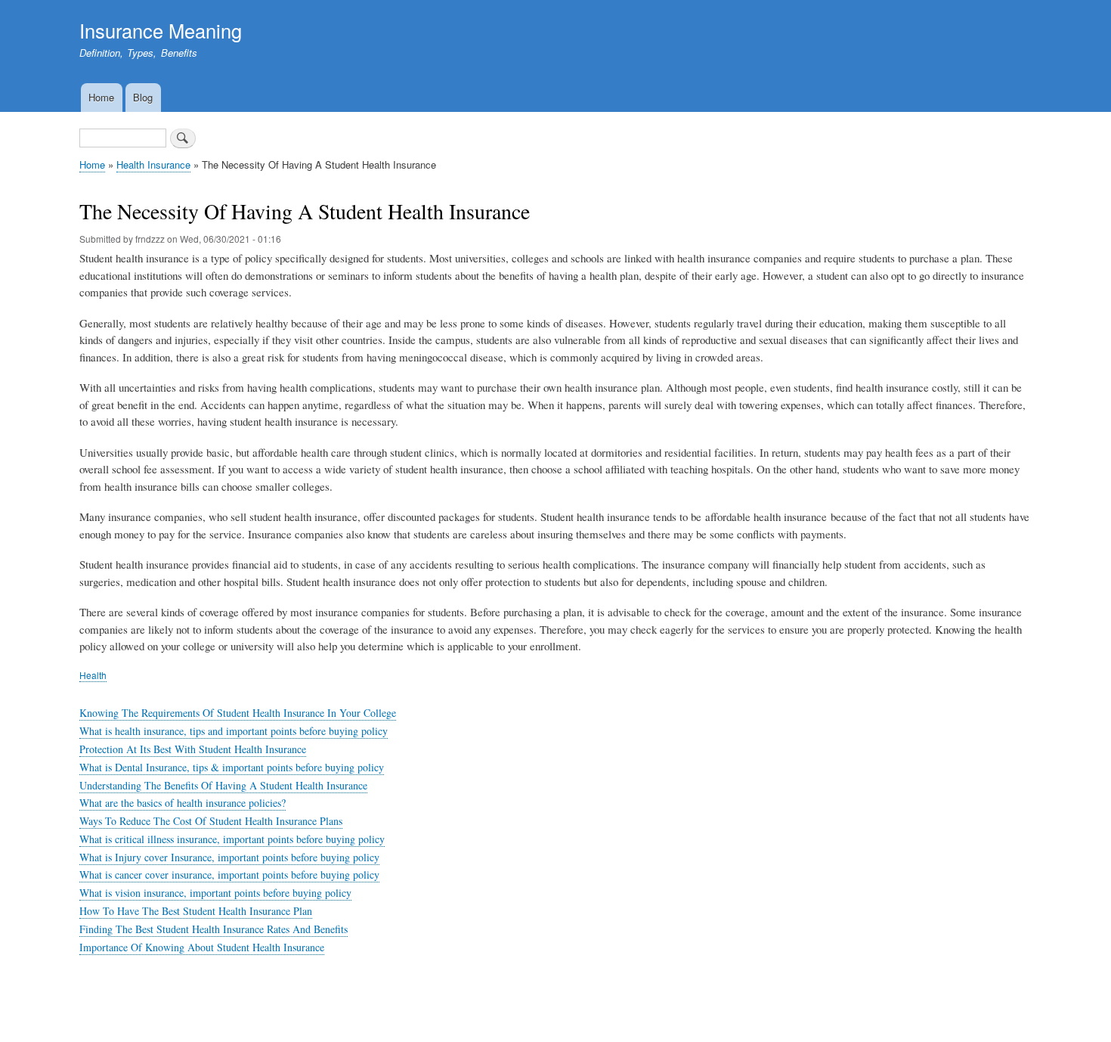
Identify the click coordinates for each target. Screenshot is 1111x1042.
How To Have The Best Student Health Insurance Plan (195, 911)
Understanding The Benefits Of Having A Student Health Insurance (223, 785)
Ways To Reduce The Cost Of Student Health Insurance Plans (210, 821)
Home (101, 97)
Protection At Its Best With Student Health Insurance (192, 749)
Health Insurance (153, 164)
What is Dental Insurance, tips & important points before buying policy (231, 767)
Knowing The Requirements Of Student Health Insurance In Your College (237, 713)
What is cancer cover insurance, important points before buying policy (229, 874)
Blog (143, 97)
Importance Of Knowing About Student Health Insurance (201, 947)
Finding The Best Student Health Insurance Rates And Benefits (213, 929)
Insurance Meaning (160, 30)
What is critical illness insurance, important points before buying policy (232, 839)
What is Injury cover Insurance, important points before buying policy (229, 857)
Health (93, 674)
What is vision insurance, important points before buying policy (215, 892)
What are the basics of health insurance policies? (182, 802)
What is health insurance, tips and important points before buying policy (233, 731)
